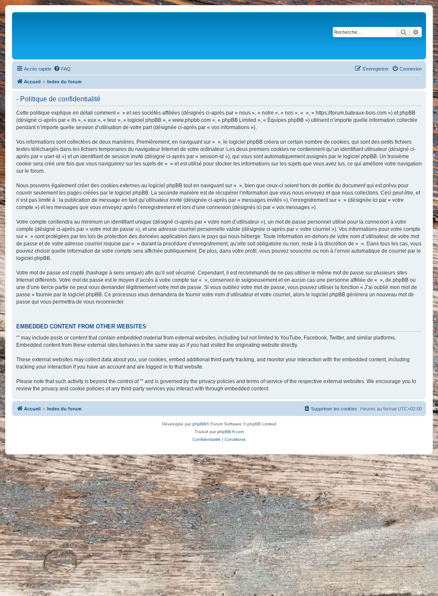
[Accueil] (121, 35)
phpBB (199, 424)
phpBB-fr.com (230, 431)
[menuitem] (62, 69)
